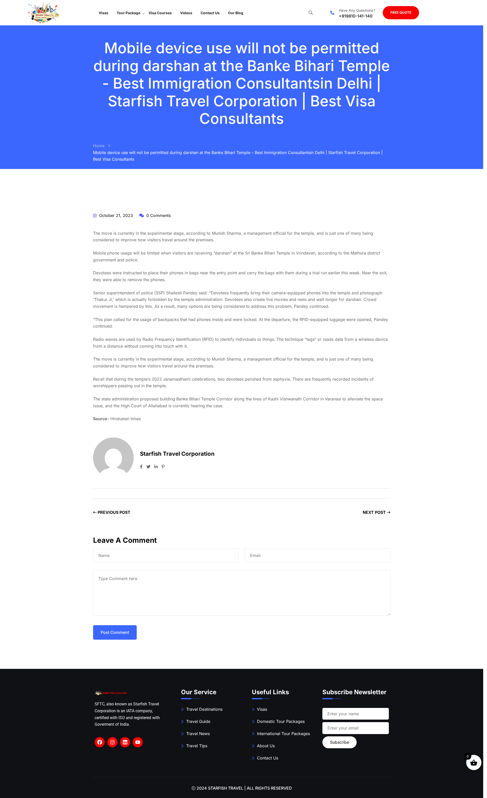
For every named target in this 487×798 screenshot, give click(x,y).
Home (99, 145)
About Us (266, 745)
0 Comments (158, 215)
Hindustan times (125, 418)
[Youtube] (138, 742)
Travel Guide (198, 721)
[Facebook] (100, 742)
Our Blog (235, 13)
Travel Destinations (204, 709)
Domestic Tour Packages (281, 721)
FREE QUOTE (400, 12)
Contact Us (210, 13)
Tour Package (128, 13)
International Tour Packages (283, 733)
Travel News (198, 733)
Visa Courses (160, 13)
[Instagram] (112, 742)
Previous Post (113, 512)
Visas (103, 13)
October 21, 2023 (115, 215)
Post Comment (115, 632)
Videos (186, 13)
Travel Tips (196, 745)
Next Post (375, 512)
